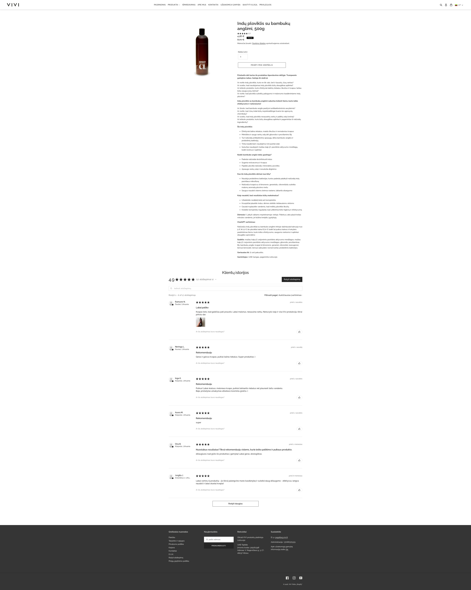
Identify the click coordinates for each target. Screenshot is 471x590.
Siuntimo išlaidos (259, 43)
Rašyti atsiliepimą (176, 558)
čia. (287, 549)
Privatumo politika (176, 544)
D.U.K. (171, 554)
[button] (215, 279)
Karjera (172, 547)
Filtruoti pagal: (271, 295)
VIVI (290, 584)
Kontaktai (173, 551)
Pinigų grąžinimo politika (179, 561)
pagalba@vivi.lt (281, 537)
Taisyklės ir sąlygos (176, 541)
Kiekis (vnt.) (242, 52)
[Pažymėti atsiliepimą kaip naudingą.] (299, 332)
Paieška (172, 537)
